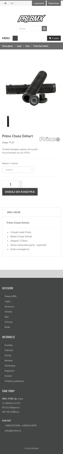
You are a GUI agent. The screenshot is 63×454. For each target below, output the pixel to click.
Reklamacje (10, 365)
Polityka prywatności (14, 381)
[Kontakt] (12, 3)
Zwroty (8, 355)
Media (7, 327)
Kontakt (8, 375)
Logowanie (39, 3)
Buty (7, 316)
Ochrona (8, 322)
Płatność (9, 350)
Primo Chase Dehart (41, 45)
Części (19, 45)
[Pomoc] (5, 3)
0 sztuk (55, 38)
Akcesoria (9, 306)
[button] (18, 170)
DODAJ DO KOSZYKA (20, 191)
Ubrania (8, 311)
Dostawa (8, 345)
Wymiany (9, 360)
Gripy (27, 45)
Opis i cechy (13, 212)
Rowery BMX (11, 296)
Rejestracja (53, 3)
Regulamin (9, 370)
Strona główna (7, 45)
